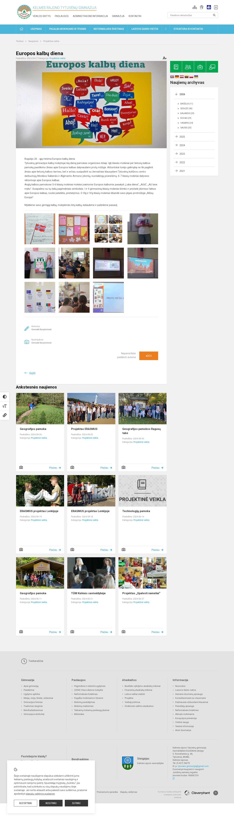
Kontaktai (135, 16)
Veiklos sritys (42, 16)
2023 (182, 153)
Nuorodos (180, 686)
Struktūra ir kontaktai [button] (188, 29)
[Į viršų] (215, 793)
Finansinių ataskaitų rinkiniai (138, 690)
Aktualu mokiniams (184, 714)
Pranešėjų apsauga (184, 706)
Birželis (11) (186, 104)
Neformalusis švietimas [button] (109, 29)
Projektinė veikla (51, 41)
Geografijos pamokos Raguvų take (141, 431)
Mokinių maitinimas (83, 706)
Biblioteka (79, 714)
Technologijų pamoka (136, 511)
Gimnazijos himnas (33, 702)
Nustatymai (25, 803)
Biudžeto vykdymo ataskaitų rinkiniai (143, 686)
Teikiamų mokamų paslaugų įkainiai (91, 710)
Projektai (129, 698)
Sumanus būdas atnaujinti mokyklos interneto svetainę (169, 795)
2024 (182, 145)
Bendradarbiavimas (33, 710)
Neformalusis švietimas (85, 694)
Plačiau (53, 467)
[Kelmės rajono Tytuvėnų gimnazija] (24, 11)
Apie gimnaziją (31, 686)
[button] (194, 7)
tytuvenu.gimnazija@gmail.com (193, 766)
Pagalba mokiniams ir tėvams (88, 698)
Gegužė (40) (186, 108)
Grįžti (32, 373)
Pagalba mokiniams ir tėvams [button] (67, 29)
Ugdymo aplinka (32, 694)
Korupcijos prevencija (186, 718)
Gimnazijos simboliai (34, 714)
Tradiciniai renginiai (33, 706)
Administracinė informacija (90, 16)
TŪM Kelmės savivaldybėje (88, 593)
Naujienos (33, 41)
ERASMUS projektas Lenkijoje (39, 511)
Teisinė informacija (184, 726)
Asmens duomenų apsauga (189, 694)
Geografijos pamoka (33, 429)
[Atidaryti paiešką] (214, 15)
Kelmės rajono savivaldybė (150, 763)
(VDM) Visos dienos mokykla (88, 690)
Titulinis (20, 41)
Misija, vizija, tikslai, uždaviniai (38, 698)
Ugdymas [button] (36, 29)
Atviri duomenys (183, 730)
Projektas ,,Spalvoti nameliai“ (141, 593)
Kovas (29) (185, 118)
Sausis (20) (186, 127)
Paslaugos (62, 16)
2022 (182, 162)
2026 (182, 94)
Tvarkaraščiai (35, 661)
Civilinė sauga (182, 722)
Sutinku (76, 803)
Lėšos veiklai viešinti (135, 694)
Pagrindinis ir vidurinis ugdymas (89, 686)
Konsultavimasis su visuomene (190, 698)
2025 (182, 136)
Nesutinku (51, 803)
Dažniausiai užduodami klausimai (191, 702)
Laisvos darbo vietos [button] (144, 29)
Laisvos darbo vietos (185, 690)
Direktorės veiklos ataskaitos (139, 706)
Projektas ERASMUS (84, 429)
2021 (182, 171)
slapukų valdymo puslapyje (40, 793)
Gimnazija (118, 16)
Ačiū (149, 355)
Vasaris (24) (186, 123)
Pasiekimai (29, 690)
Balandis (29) (187, 113)
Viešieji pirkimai (132, 702)
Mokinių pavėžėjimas (84, 702)
